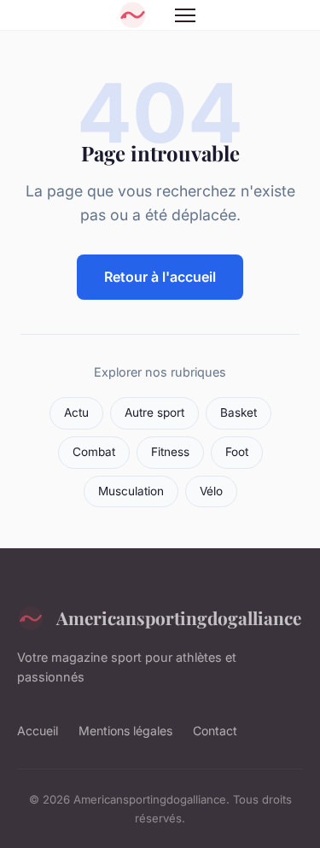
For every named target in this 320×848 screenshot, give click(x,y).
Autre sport (154, 412)
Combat (94, 452)
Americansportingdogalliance (178, 617)
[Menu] (185, 15)
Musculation (131, 491)
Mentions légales (125, 730)
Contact (215, 730)
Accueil (37, 730)
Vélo (211, 491)
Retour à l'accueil (160, 276)
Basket (238, 412)
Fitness (170, 452)
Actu (76, 412)
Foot (236, 452)
